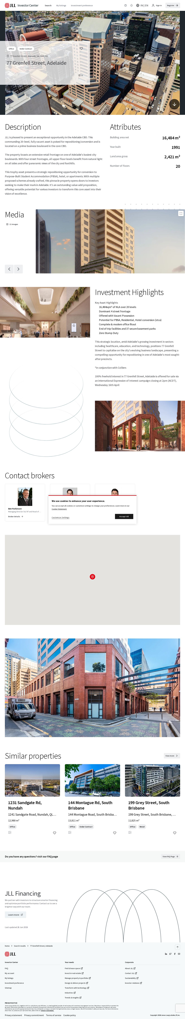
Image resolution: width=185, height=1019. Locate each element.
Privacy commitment (34, 1015)
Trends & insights (72, 997)
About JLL (129, 968)
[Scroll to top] (177, 947)
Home (7, 946)
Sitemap (8, 988)
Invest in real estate (73, 973)
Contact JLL (129, 973)
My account (9, 973)
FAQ (6, 968)
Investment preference (14, 983)
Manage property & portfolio (76, 978)
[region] (92, 509)
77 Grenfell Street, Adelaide (41, 946)
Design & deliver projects (75, 983)
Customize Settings (60, 517)
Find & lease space (72, 968)
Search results (20, 946)
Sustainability (130, 978)
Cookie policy (69, 1015)
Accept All (124, 516)
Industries (69, 993)
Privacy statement (13, 1015)
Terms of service (53, 1015)
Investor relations (132, 983)
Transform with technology (76, 988)
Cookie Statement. (59, 509)
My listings (9, 978)
